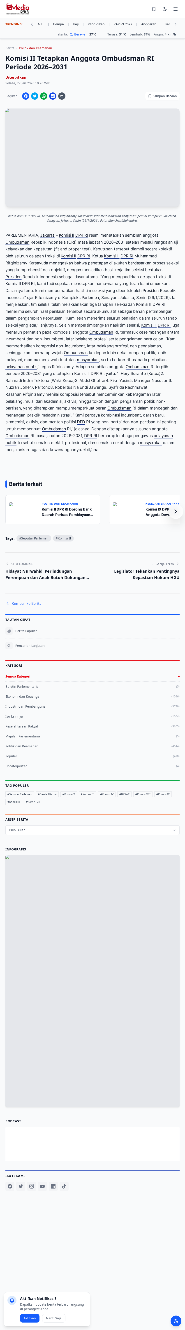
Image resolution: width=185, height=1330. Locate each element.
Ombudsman (17, 242)
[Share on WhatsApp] (43, 96)
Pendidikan (99, 24)
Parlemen (90, 297)
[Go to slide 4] (97, 1095)
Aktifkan (30, 1318)
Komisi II (66, 235)
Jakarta (47, 235)
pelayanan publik (21, 366)
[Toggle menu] (175, 9)
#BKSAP (124, 794)
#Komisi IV (106, 794)
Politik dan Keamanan (35, 48)
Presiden (13, 276)
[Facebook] (9, 1186)
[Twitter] (20, 1186)
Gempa (61, 24)
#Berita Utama (47, 794)
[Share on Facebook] (25, 96)
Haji (78, 24)
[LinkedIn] (53, 1186)
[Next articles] (175, 511)
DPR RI (81, 235)
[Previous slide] (10, 981)
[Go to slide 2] (90, 1095)
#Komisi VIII (142, 794)
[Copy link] (61, 96)
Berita (9, 48)
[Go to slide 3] (93, 1095)
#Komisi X (68, 794)
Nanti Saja (54, 1318)
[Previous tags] (32, 24)
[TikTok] (64, 1186)
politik (149, 401)
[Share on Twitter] (34, 96)
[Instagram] (31, 1186)
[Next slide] (174, 981)
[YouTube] (42, 1186)
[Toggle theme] (165, 9)
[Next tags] (175, 24)
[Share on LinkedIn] (52, 96)
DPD (81, 421)
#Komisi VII (33, 802)
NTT (43, 24)
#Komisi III (87, 794)
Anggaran (151, 24)
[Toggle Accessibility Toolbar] (176, 1321)
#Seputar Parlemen (34, 538)
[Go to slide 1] (87, 1095)
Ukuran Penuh (95, 982)
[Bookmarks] (154, 9)
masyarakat (88, 359)
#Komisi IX (163, 794)
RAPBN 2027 (126, 24)
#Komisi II (63, 538)
